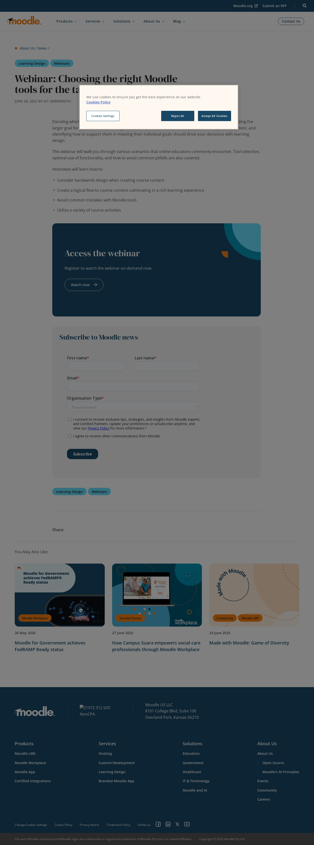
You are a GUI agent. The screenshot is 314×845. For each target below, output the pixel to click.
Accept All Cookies (214, 116)
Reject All (177, 116)
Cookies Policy (98, 102)
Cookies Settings (102, 116)
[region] (158, 107)
